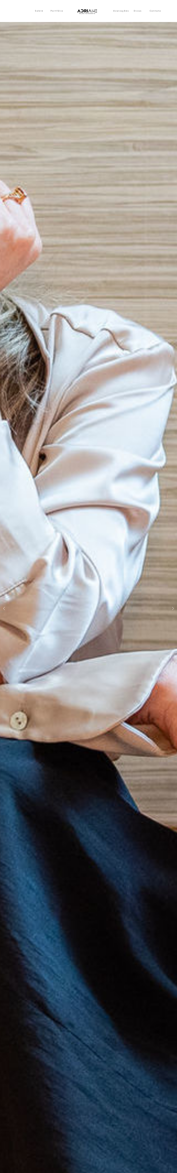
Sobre (39, 11)
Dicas (138, 11)
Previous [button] (4, 608)
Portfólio (57, 11)
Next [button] (173, 608)
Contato (155, 11)
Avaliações (121, 11)
